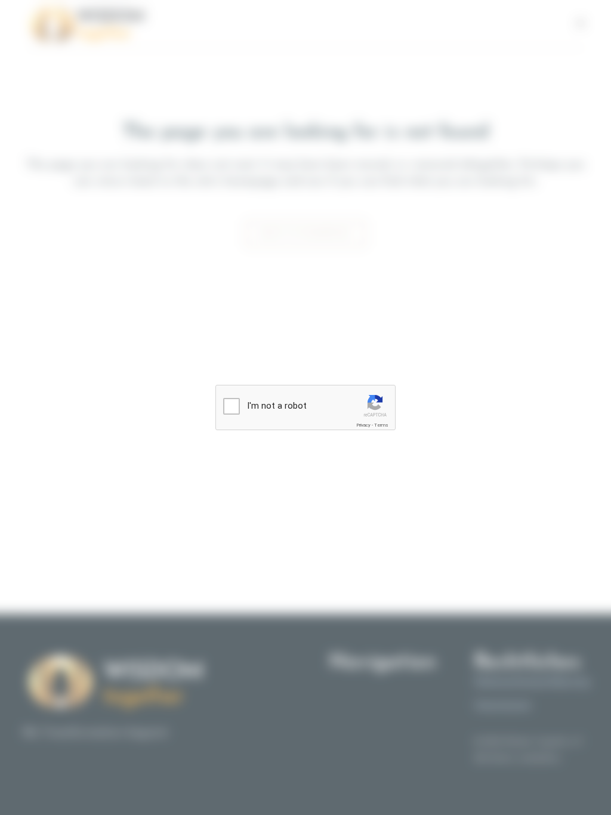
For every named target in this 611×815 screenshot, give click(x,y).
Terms (381, 425)
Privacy (363, 425)
